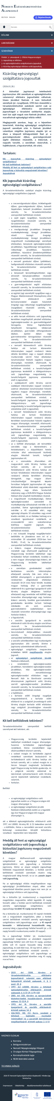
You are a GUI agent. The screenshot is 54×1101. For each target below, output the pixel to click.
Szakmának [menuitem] (7, 51)
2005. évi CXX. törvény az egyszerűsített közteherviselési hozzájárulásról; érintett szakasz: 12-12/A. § (31, 999)
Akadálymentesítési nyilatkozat (39, 1086)
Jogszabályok (9, 173)
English (12, 17)
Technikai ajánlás (10, 1066)
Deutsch (4, 17)
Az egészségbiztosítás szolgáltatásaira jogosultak (22, 64)
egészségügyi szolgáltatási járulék (33, 658)
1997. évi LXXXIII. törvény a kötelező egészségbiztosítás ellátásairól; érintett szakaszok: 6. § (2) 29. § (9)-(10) (31, 990)
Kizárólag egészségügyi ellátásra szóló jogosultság (22, 67)
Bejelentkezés (44, 17)
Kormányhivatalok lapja (23, 1055)
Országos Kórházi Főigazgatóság (27, 1052)
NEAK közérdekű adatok (23, 1059)
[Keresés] (50, 27)
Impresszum (7, 1086)
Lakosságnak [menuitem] (7, 43)
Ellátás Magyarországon (31, 57)
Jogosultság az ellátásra (12, 60)
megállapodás (36, 652)
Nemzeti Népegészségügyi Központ (28, 1048)
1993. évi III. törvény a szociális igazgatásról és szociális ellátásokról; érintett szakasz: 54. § (31, 1007)
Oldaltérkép (19, 1086)
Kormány (17, 1041)
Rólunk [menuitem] (5, 35)
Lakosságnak (14, 57)
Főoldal (4, 57)
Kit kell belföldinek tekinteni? (17, 165)
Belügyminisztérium (22, 1045)
